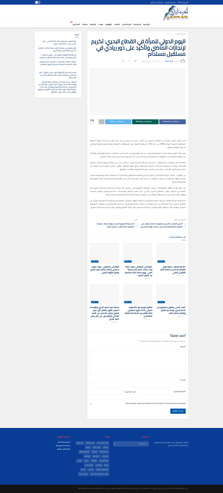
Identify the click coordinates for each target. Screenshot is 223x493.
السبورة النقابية (84, 452)
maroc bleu (169, 61)
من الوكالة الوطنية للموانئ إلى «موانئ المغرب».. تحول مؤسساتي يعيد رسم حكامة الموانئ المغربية (57, 56)
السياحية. (105, 456)
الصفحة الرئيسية (180, 34)
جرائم (86, 460)
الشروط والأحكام (182, 2)
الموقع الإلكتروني (179, 392)
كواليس (91, 469)
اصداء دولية (96, 447)
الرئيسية (146, 25)
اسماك (85, 25)
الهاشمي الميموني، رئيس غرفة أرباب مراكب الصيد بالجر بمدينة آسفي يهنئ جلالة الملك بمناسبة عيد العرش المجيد (138, 271)
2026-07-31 (147, 278)
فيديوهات (99, 465)
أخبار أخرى (75, 24)
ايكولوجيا (108, 25)
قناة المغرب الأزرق (156, 2)
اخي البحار (169, 34)
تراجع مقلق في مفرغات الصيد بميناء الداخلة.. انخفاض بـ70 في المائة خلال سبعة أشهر (57, 49)
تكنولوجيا (93, 460)
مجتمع (83, 469)
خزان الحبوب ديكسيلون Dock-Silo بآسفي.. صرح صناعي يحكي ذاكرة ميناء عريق (59, 42)
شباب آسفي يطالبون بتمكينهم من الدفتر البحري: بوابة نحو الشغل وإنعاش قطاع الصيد (171, 310)
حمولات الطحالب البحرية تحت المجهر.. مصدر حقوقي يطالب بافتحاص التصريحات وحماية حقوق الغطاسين (57, 63)
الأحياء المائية (104, 452)
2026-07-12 (114, 276)
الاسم (183, 379)
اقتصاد (117, 25)
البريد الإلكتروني (129, 391)
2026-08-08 (180, 276)
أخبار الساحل (126, 25)
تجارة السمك (104, 460)
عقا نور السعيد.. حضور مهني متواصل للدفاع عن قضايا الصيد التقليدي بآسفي (173, 269)
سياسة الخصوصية (170, 2)
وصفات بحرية (83, 474)
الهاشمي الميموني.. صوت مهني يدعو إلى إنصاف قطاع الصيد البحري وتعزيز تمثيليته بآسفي (104, 269)
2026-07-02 (114, 322)
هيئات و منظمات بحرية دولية (99, 474)
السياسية (137, 25)
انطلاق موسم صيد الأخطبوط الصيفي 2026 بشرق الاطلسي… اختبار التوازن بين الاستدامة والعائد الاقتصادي (138, 311)
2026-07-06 (180, 316)
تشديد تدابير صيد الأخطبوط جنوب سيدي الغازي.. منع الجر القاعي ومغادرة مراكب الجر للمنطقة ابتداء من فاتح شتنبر (57, 75)
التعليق (183, 347)
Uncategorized (102, 443)
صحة (106, 465)
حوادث (100, 25)
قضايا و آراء (89, 465)
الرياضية (93, 25)
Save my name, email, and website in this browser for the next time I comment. (155, 404)
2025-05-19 (156, 61)
